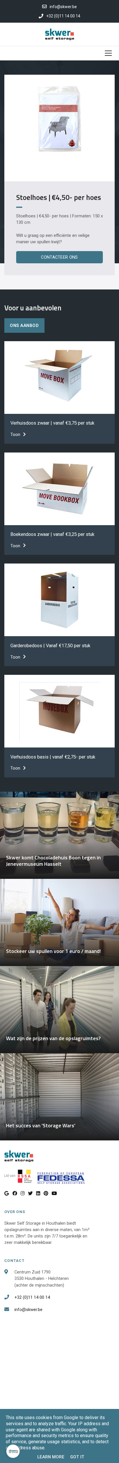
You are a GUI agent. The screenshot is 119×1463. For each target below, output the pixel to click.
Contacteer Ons (59, 257)
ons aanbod (24, 325)
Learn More (50, 1457)
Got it (77, 1457)
